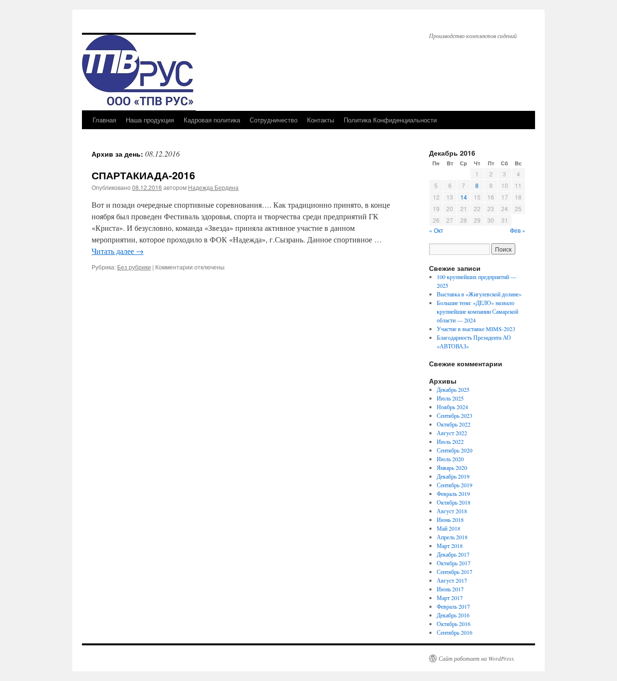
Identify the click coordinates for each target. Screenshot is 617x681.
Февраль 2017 (453, 606)
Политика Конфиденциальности (390, 119)
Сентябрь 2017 (454, 571)
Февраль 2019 (453, 493)
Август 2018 (452, 511)
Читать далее (118, 251)
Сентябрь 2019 (454, 485)
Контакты (320, 119)
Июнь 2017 (450, 589)
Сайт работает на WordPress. (477, 658)
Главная (104, 119)
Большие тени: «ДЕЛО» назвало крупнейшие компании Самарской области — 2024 (477, 311)
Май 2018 (448, 528)
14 (463, 197)
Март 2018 (450, 545)
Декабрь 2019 (453, 476)
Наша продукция (150, 119)
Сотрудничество (273, 119)
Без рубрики (134, 267)
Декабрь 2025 (453, 389)
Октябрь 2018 (453, 502)
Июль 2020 (450, 459)
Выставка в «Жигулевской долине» (479, 294)
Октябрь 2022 (453, 424)
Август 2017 (452, 580)
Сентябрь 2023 (454, 415)
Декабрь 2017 (453, 554)
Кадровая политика (212, 119)
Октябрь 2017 (453, 563)
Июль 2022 (450, 441)
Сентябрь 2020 (454, 450)
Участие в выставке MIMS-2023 (476, 329)
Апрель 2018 (452, 537)
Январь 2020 (452, 467)
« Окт (436, 230)
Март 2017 (450, 597)
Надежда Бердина (213, 187)
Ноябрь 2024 (452, 407)
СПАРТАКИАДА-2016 (143, 175)
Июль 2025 (450, 398)
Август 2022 (452, 433)
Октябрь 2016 (453, 624)
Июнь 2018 (450, 519)
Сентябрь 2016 (454, 632)
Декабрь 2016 (453, 615)
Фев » (517, 230)
